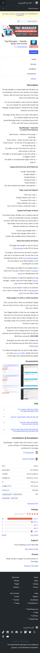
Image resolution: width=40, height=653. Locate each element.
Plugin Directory (33, 8)
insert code (14, 498)
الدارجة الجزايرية (28, 627)
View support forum (31, 549)
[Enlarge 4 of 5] (17, 377)
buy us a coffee (19, 353)
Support (33, 79)
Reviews (33, 64)
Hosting (35, 584)
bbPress (34, 616)
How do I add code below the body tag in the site (29, 423)
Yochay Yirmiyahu (28, 459)
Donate (15, 600)
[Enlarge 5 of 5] (17, 387)
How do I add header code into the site (24, 417)
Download (33, 52)
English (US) (5, 490)
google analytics (7, 494)
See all (4, 535)
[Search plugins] (18, 21)
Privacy (35, 587)
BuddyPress (33, 619)
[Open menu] (3, 3)
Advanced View (32, 503)
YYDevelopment (21, 47)
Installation (32, 69)
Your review (34, 535)
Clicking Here (33, 346)
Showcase (15, 577)
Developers (34, 600)
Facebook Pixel (17, 494)
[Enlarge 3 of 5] (17, 367)
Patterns (16, 587)
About (36, 577)
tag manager (6, 498)
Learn (36, 593)
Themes (16, 581)
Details (34, 59)
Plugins (16, 584)
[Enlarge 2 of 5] (36, 391)
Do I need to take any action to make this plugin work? (28, 410)
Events (16, 596)
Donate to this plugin (31, 566)
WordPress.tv (32, 603)
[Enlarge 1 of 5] (36, 367)
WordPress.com (31, 609)
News (36, 581)
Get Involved (14, 593)
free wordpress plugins (30, 258)
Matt (35, 612)
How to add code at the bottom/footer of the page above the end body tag (24, 430)
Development (31, 74)
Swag (16, 603)
